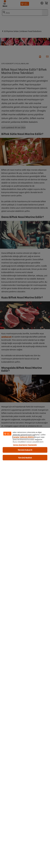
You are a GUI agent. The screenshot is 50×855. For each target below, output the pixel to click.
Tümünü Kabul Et (25, 450)
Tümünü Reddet (25, 457)
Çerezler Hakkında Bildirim (23, 437)
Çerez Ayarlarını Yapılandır (25, 444)
